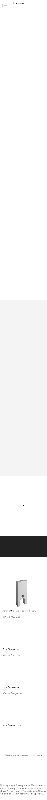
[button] (8, 792)
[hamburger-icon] (5, 5)
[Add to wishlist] (37, 581)
